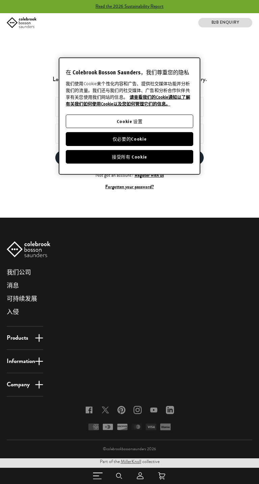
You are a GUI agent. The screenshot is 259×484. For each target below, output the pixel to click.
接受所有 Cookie (129, 156)
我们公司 (19, 272)
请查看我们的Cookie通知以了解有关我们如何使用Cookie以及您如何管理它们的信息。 (128, 100)
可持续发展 (22, 298)
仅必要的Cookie (130, 139)
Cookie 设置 (130, 121)
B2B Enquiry (225, 22)
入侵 (13, 312)
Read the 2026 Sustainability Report (129, 6)
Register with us (149, 175)
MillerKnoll (131, 461)
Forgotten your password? (129, 186)
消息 (13, 285)
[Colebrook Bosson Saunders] (21, 22)
